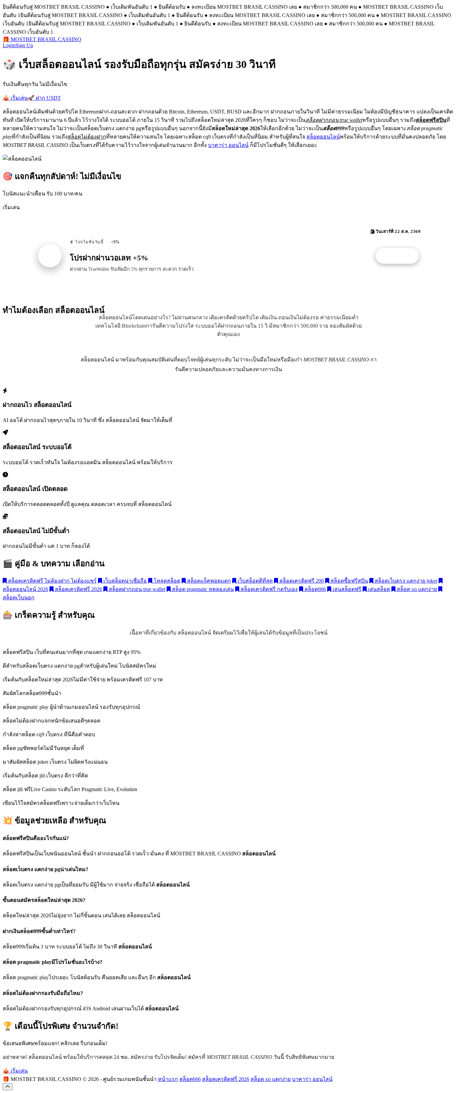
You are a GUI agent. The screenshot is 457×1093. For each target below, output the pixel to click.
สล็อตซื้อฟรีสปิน (348, 581)
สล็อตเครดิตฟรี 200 (301, 581)
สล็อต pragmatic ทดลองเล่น (202, 589)
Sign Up (24, 45)
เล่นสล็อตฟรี (346, 589)
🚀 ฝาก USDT (44, 98)
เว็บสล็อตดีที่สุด (254, 581)
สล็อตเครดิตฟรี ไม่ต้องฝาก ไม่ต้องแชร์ (52, 581)
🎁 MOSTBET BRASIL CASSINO (42, 39)
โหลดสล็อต (166, 581)
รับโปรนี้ (400, 256)
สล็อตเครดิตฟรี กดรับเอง (268, 589)
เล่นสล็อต (378, 589)
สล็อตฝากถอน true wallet (136, 589)
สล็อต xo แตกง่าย (416, 589)
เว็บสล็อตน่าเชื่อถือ (124, 581)
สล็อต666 (314, 589)
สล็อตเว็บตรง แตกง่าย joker (405, 581)
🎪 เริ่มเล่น (15, 98)
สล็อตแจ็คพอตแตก (208, 581)
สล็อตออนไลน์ (323, 137)
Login (9, 45)
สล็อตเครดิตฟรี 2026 (78, 589)
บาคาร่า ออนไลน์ (228, 145)
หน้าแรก (168, 1079)
